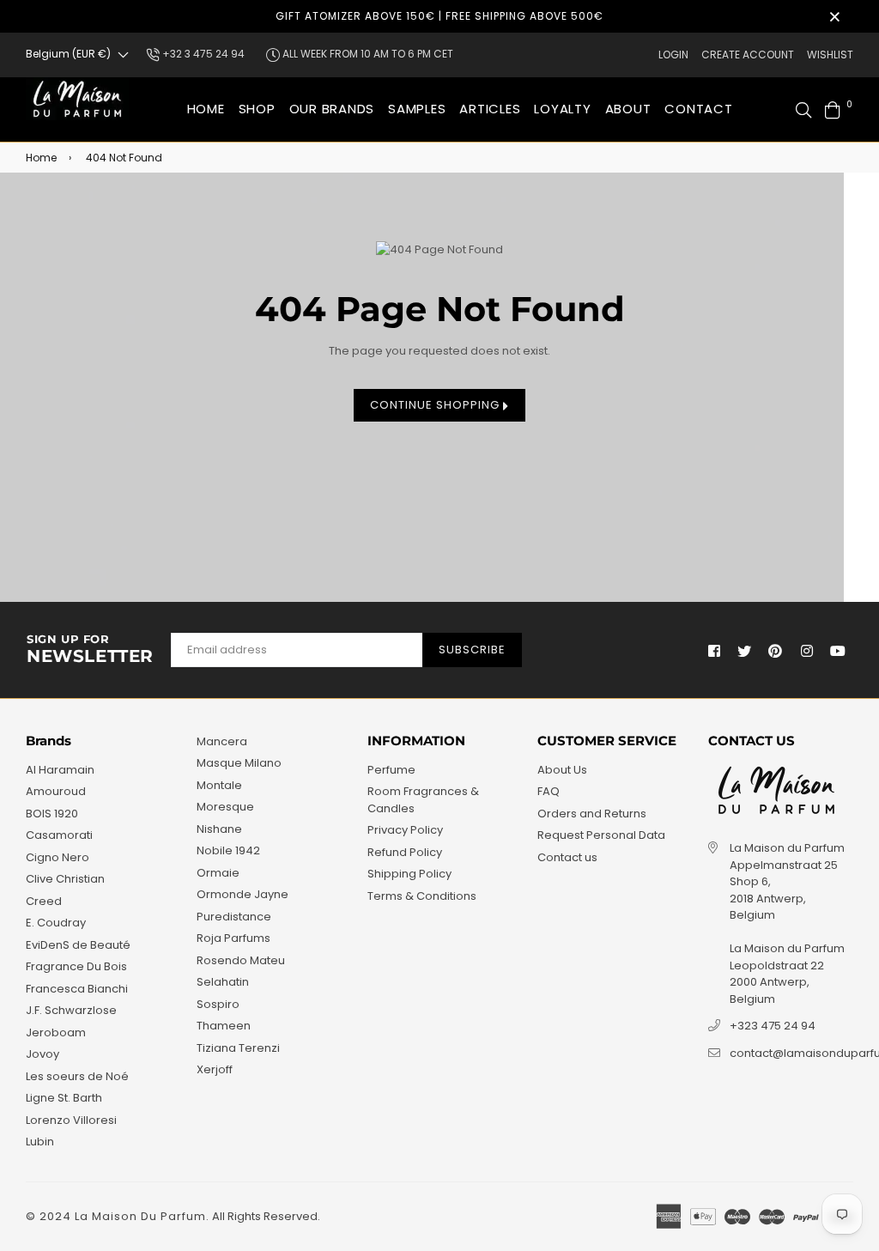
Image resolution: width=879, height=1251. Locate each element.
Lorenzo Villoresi (71, 1120)
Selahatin (223, 982)
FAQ (548, 791)
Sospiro (218, 1004)
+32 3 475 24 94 (202, 53)
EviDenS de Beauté (78, 945)
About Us (562, 770)
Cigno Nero (57, 857)
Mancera (222, 741)
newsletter (90, 650)
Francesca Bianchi (77, 989)
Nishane (219, 829)
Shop (257, 109)
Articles (489, 109)
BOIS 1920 (52, 813)
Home (206, 109)
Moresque (225, 807)
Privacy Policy (405, 830)
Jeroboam (56, 1032)
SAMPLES (417, 109)
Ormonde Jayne (242, 894)
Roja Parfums (233, 938)
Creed (44, 901)
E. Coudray (56, 922)
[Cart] (832, 109)
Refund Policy (404, 852)
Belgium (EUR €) (68, 53)
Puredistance (234, 916)
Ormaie (218, 873)
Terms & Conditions (421, 896)
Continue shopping (436, 405)
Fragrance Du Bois (76, 966)
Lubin (40, 1141)
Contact (698, 109)
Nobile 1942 (228, 850)
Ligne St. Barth (64, 1098)
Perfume (391, 770)
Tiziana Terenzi (238, 1048)
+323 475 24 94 (772, 1025)
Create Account (747, 54)
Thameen (224, 1025)
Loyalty (562, 109)
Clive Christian (65, 879)
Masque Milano (239, 763)
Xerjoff (215, 1069)
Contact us (567, 857)
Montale (219, 785)
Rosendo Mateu (241, 960)
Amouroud (56, 791)
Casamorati (59, 835)
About (628, 109)
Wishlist (830, 54)
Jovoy (42, 1054)
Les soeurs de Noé (77, 1076)
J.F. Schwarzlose (71, 1010)
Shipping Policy (409, 873)
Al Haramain (60, 770)
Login (673, 54)
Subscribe (472, 649)
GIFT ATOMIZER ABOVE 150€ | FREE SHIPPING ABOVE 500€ (439, 16)
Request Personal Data (601, 835)
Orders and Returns (591, 813)
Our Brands (332, 109)
